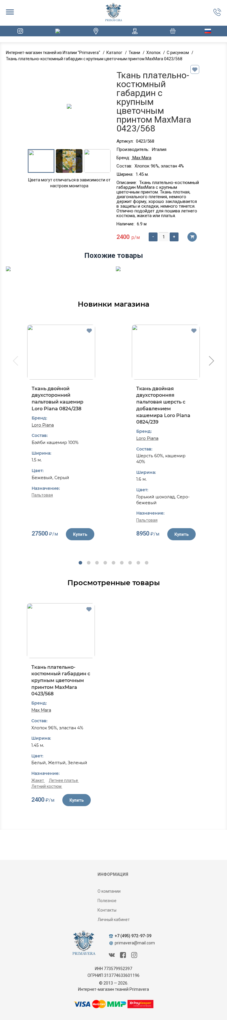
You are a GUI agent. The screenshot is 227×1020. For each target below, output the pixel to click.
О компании (109, 891)
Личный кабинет (114, 919)
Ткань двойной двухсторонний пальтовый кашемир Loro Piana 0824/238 (57, 398)
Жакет (38, 780)
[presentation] (15, 361)
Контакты (107, 910)
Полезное (107, 900)
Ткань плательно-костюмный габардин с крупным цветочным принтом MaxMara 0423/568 (60, 680)
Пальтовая (42, 495)
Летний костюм (46, 786)
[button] (80, 563)
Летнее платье (64, 780)
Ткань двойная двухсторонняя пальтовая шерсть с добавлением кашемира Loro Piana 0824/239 (163, 405)
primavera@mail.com (135, 943)
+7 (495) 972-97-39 (133, 935)
